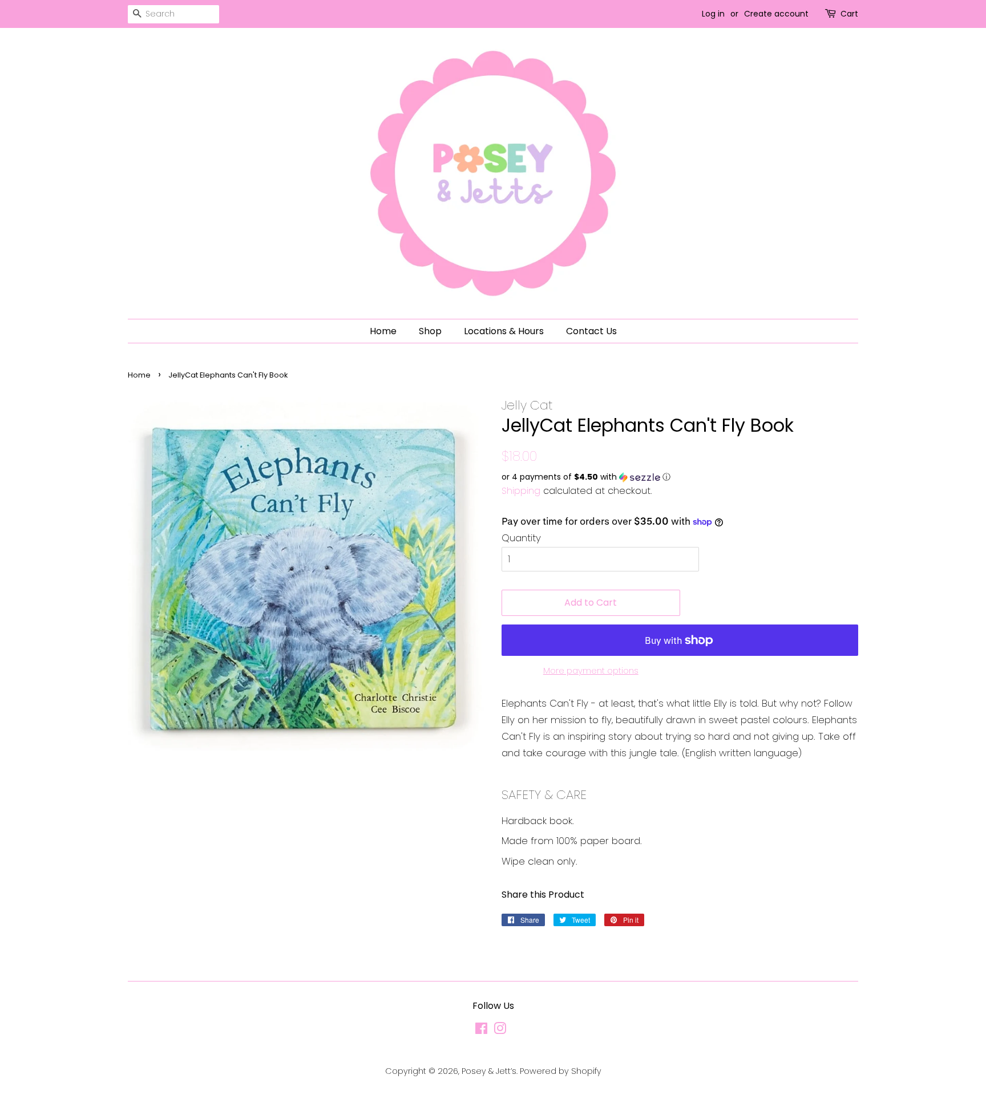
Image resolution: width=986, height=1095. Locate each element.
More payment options (591, 670)
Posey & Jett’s (489, 1071)
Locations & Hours (504, 331)
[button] (680, 477)
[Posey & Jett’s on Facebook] (481, 1030)
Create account (776, 13)
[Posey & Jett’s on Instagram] (500, 1030)
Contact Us (591, 331)
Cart (849, 13)
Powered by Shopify (560, 1071)
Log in (713, 13)
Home (383, 331)
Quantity (521, 538)
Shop (430, 331)
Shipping (521, 490)
